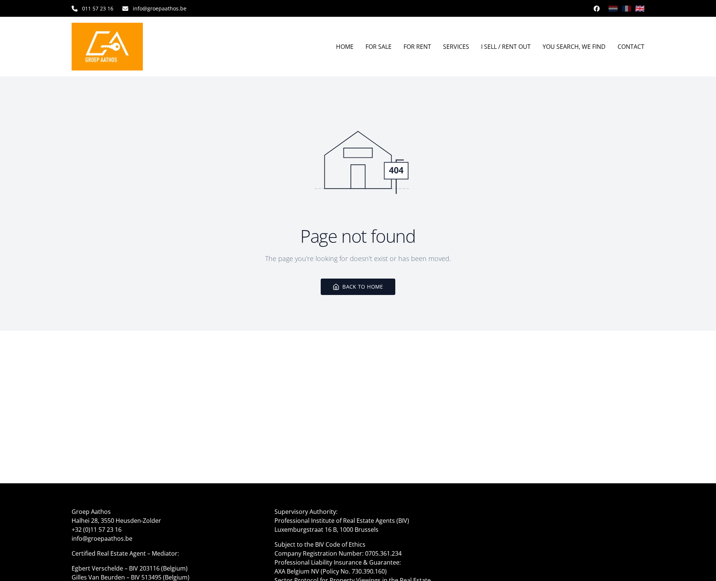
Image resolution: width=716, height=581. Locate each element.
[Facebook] (597, 9)
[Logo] (119, 46)
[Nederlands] (613, 9)
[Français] (626, 9)
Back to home (362, 286)
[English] (639, 9)
